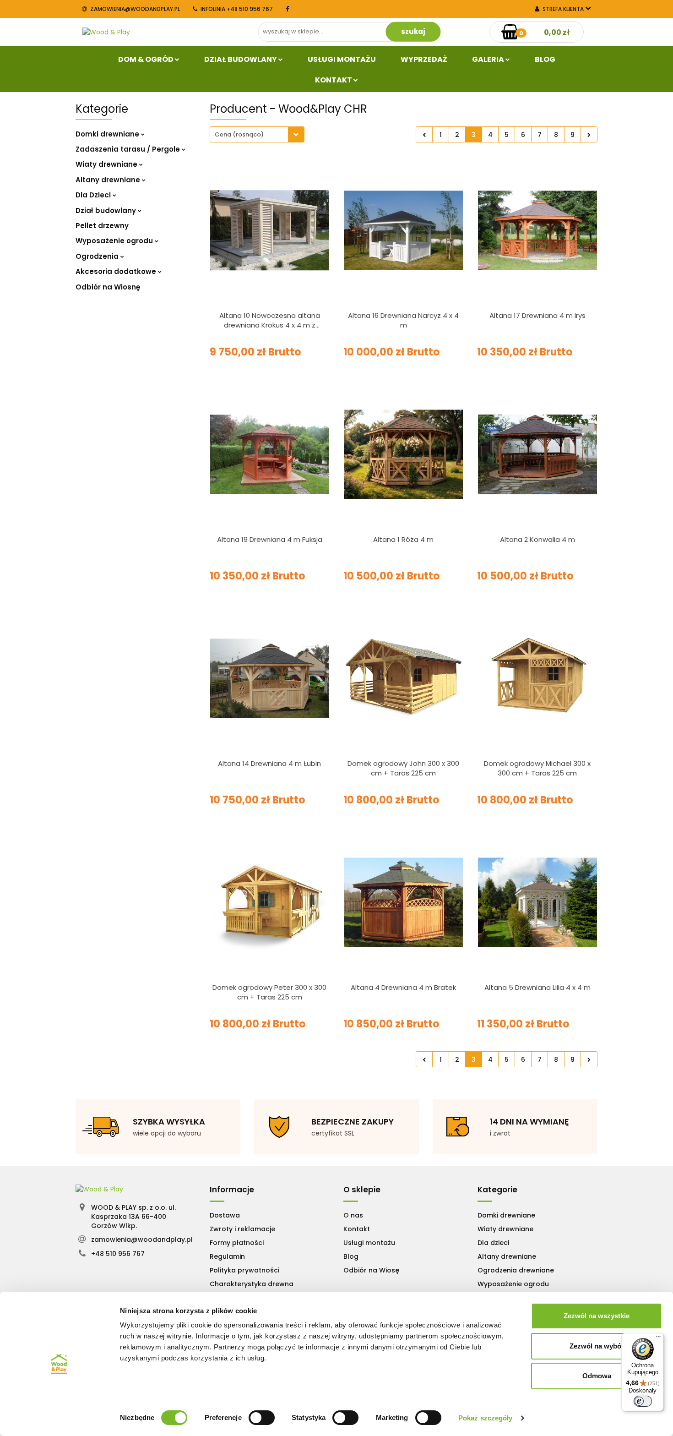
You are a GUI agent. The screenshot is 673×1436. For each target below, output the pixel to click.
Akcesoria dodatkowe (117, 271)
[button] (232, 1189)
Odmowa (596, 1376)
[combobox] (257, 134)
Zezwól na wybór (597, 1346)
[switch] (262, 1417)
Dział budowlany (241, 59)
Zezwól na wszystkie (597, 1316)
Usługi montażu (369, 1242)
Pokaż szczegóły (485, 1418)
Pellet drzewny (102, 225)
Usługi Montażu (342, 59)
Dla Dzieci (94, 195)
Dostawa (225, 1215)
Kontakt (334, 80)
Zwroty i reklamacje (242, 1229)
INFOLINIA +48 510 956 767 (237, 9)
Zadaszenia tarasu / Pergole (129, 149)
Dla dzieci (493, 1242)
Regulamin (227, 1256)
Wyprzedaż (424, 59)
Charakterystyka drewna (251, 1284)
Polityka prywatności (244, 1270)
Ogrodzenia (98, 256)
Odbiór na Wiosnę (108, 287)
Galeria (488, 59)
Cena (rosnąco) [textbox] (239, 134)
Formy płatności (237, 1242)
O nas (353, 1215)
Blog (545, 59)
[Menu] (658, 1338)
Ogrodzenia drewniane (516, 1270)
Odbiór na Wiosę (371, 1270)
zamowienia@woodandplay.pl (135, 9)
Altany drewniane (109, 180)
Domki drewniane (108, 134)
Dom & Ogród (146, 59)
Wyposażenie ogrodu (115, 241)
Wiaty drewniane (107, 164)
